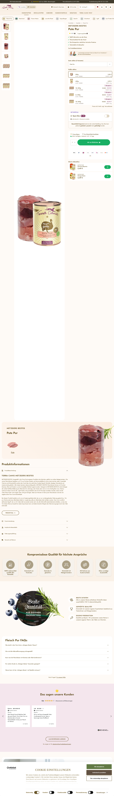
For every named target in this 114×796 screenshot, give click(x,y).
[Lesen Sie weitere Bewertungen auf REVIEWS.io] (103, 730)
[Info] (74, 33)
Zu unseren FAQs (61, 677)
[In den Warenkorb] (107, 167)
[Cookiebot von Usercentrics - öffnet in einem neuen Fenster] (11, 768)
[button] (71, 33)
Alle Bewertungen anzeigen (57, 739)
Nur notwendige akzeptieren (99, 778)
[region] (33, 221)
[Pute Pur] (39, 221)
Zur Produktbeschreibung (75, 48)
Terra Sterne (76, 134)
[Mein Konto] (102, 7)
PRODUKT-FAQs (9, 513)
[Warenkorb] (110, 7)
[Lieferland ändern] (97, 7)
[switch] (51, 792)
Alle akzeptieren (99, 766)
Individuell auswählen (99, 772)
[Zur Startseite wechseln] (7, 7)
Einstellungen (101, 792)
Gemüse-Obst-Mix (82, 166)
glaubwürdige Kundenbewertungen (62, 744)
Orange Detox (81, 176)
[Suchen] (80, 7)
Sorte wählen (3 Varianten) (75, 60)
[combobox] (88, 7)
